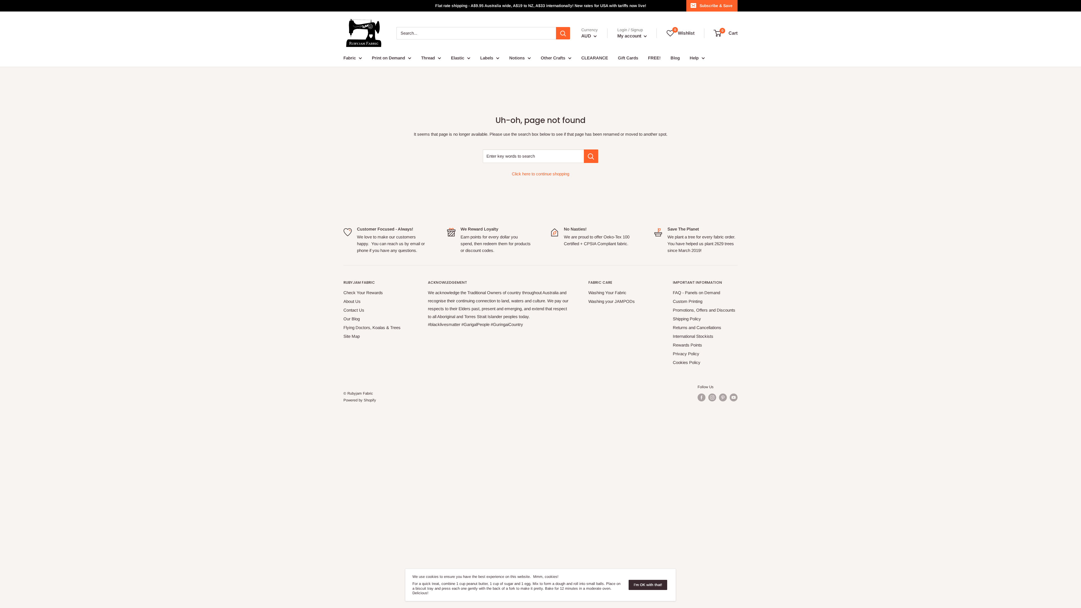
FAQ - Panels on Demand (696, 292)
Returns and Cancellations (697, 327)
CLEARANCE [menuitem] (594, 57)
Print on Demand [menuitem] (388, 57)
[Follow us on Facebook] (701, 397)
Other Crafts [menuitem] (553, 57)
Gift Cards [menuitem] (628, 57)
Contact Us (353, 310)
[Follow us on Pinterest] (723, 397)
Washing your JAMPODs (611, 301)
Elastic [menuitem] (457, 57)
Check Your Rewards (363, 292)
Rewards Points (687, 345)
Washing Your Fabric (607, 292)
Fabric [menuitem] (349, 57)
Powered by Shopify (359, 400)
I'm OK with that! (648, 585)
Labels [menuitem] (486, 57)
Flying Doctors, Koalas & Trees (372, 327)
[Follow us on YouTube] (734, 397)
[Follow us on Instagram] (712, 397)
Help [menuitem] (694, 57)
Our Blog (351, 318)
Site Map (351, 336)
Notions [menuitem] (517, 57)
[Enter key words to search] (591, 156)
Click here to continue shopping (540, 173)
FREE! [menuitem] (654, 57)
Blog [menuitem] (675, 57)
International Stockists (693, 336)
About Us (352, 301)
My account (629, 35)
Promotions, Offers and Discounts (704, 310)
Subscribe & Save (716, 5)
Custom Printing (687, 301)
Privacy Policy (686, 353)
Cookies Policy (686, 362)
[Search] (563, 33)
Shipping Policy (687, 318)
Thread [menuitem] (428, 57)
